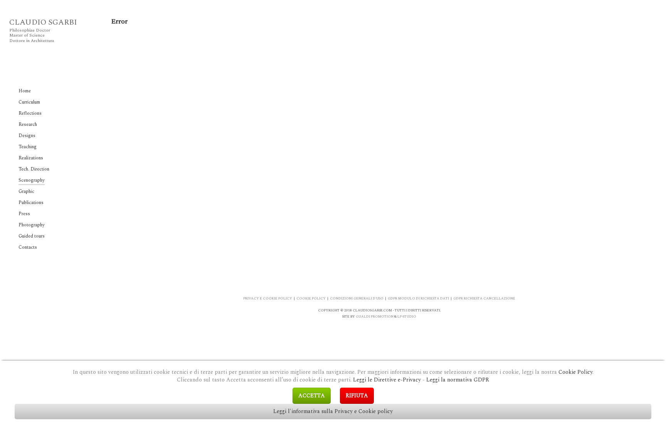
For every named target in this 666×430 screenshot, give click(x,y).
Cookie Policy (575, 372)
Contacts (27, 247)
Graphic (26, 191)
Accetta (311, 396)
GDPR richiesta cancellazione (484, 298)
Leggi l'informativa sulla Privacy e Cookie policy (333, 411)
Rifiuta (357, 396)
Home (24, 91)
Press (24, 214)
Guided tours (31, 236)
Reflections (30, 113)
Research (27, 124)
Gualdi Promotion (375, 316)
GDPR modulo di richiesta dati (418, 298)
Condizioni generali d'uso (356, 298)
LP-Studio (406, 316)
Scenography (31, 180)
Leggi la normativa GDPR (457, 380)
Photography (31, 225)
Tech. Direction (33, 169)
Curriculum (29, 102)
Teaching (27, 147)
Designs (26, 135)
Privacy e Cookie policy (267, 298)
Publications (31, 202)
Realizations (30, 158)
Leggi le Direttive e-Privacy (387, 380)
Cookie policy (311, 298)
